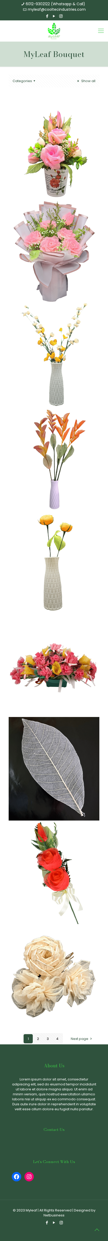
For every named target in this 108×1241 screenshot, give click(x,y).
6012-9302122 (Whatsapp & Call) (55, 4)
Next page (79, 1038)
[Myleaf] (54, 30)
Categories (22, 80)
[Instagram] (61, 16)
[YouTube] (54, 16)
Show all (87, 80)
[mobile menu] (100, 30)
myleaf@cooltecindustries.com (57, 9)
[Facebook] (47, 16)
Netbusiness (54, 1215)
